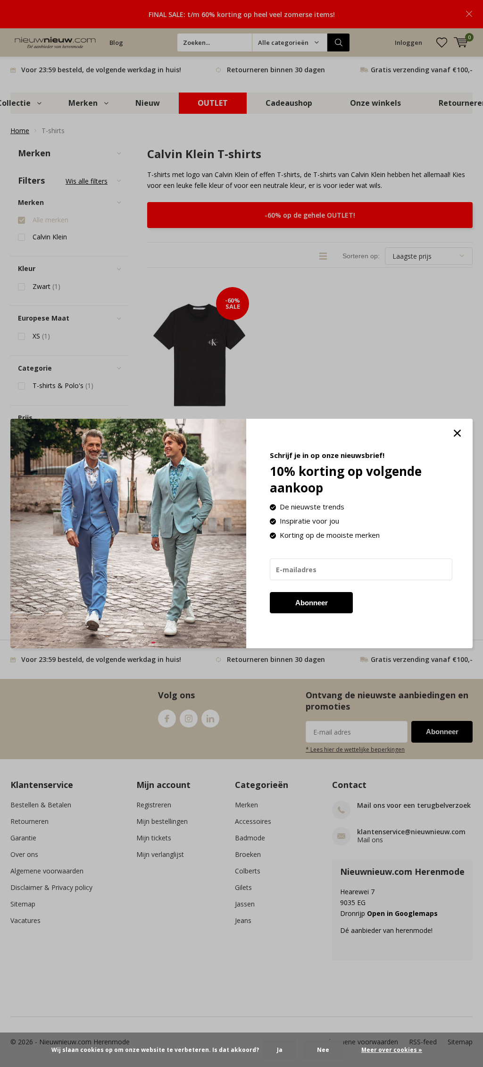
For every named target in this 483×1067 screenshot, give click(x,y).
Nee (323, 1050)
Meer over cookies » (391, 1050)
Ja (280, 1050)
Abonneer (311, 603)
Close (457, 433)
